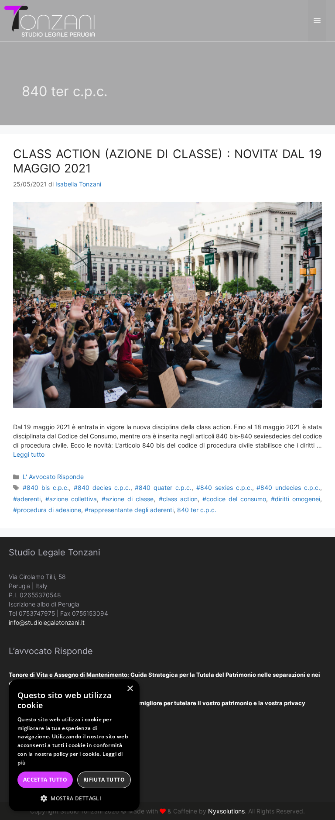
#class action (178, 499)
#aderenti (27, 499)
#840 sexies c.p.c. (224, 487)
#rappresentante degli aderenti (129, 509)
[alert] (74, 745)
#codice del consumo (234, 499)
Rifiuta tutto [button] (104, 779)
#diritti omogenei (295, 499)
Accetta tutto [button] (45, 779)
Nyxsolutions (226, 811)
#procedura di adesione (47, 509)
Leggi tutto (28, 454)
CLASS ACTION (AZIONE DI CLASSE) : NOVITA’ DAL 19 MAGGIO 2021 (167, 161)
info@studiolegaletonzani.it (47, 622)
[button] (74, 798)
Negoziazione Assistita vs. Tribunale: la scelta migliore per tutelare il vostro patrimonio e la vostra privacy (157, 702)
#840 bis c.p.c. (46, 487)
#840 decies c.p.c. (102, 487)
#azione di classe (128, 499)
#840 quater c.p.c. (163, 487)
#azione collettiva (71, 499)
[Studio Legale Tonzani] (50, 20)
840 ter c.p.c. (196, 509)
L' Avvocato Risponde (53, 476)
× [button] (129, 689)
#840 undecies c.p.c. (288, 487)
